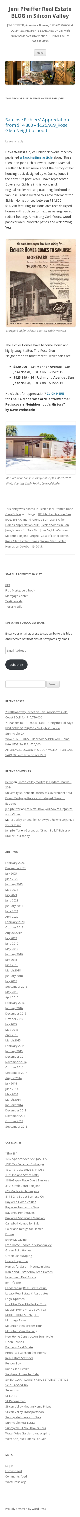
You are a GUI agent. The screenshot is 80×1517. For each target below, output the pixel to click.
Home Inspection (16, 1261)
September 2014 (16, 1073)
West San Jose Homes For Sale (25, 1439)
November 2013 (15, 1116)
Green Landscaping (18, 1256)
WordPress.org (15, 1482)
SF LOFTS (11, 1396)
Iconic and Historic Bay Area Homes (29, 1272)
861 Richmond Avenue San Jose (33, 519)
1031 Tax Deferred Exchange (24, 1164)
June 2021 (11, 911)
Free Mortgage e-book (20, 590)
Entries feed (13, 1471)
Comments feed (16, 1476)
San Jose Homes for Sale (22, 1374)
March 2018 (13, 970)
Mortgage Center (16, 596)
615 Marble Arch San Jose (22, 1191)
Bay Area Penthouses (20, 1213)
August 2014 (13, 1078)
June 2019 (11, 943)
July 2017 (11, 981)
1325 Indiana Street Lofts (22, 1175)
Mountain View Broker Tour (23, 1326)
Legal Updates (15, 1299)
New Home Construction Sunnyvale (29, 1336)
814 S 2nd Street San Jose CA (24, 1196)
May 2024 (11, 890)
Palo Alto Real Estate (19, 1347)
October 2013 (14, 1121)
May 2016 (11, 992)
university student (17, 793)
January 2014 (14, 1105)
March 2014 (13, 1100)
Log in (9, 1466)
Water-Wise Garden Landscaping (27, 1433)
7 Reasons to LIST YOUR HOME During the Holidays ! (39, 723)
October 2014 (14, 1067)
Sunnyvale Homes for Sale (23, 1417)
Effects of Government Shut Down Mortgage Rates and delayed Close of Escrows (38, 798)
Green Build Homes (18, 1250)
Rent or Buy (13, 1363)
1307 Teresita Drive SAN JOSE (24, 1170)
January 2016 (14, 1008)
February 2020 (14, 922)
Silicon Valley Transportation (24, 1412)
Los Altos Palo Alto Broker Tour (25, 1304)
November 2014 (15, 1062)
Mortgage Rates (16, 1320)
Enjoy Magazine (16, 1240)
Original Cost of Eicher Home (49, 536)
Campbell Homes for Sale (22, 1223)
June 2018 (11, 965)
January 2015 (14, 1051)
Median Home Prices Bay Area (25, 1309)
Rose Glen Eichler (17, 1369)
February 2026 (14, 863)
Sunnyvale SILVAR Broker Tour (25, 1428)
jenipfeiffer (12, 809)
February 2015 (14, 1046)
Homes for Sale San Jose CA (31, 530)
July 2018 (11, 960)
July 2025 (11, 873)
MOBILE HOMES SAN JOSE (22, 1315)
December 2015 (15, 1013)
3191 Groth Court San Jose (22, 1186)
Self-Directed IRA (16, 1385)
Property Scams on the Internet (26, 1353)
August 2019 (13, 933)
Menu (40, 52)
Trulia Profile (13, 607)
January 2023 (14, 906)
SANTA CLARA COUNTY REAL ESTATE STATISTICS (36, 1379)
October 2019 (14, 927)
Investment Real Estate (20, 1277)
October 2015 (14, 1019)
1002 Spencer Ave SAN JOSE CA (26, 1159)
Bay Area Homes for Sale (22, 1207)
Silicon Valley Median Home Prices (28, 1406)
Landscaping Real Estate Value (26, 1288)
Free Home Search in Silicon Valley (28, 1245)
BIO (7, 585)
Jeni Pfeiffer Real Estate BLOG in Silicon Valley (40, 12)
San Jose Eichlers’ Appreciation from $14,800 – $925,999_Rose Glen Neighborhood (37, 125)
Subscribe (16, 665)
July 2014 (11, 1083)
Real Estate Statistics (19, 1358)
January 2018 (14, 976)
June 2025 (11, 879)
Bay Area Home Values (20, 1202)
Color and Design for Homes (24, 1229)
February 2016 (14, 1003)
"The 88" (11, 1153)
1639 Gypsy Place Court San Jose (27, 1180)
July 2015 (11, 1024)
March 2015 (13, 1040)
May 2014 (11, 1094)
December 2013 (15, 1110)
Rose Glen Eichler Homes (22, 541)
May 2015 (11, 1030)
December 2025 (15, 868)
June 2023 (11, 900)
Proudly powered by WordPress (25, 1509)
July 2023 (11, 895)
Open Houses (14, 1342)
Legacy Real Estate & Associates (26, 1293)
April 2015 (11, 1035)
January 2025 (14, 884)
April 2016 (11, 997)
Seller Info (12, 1390)
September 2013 (16, 1126)
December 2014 (15, 1056)
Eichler (43, 509)
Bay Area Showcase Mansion (25, 1218)
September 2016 (16, 986)
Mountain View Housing (21, 1331)
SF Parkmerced (15, 1401)
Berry (9, 782)
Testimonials (13, 601)
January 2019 (14, 954)
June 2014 (11, 1089)
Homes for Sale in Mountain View (27, 1266)
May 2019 (11, 949)
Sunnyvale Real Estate (20, 1423)
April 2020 (11, 917)
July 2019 (11, 938)
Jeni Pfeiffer (57, 509)
